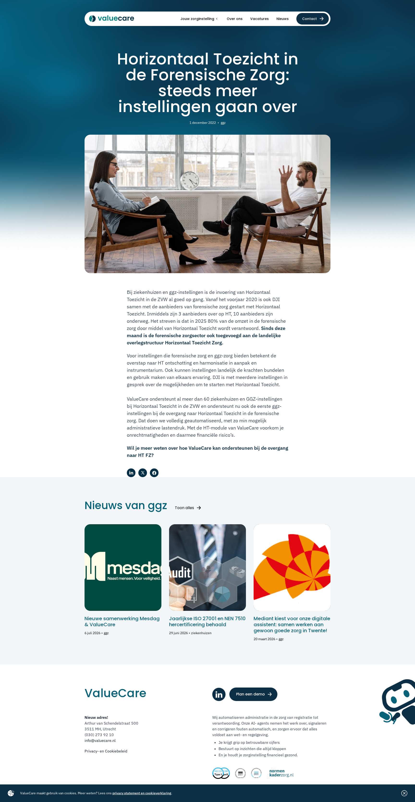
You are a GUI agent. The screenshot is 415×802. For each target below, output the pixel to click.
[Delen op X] (142, 472)
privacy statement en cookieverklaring (141, 793)
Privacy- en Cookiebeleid (106, 751)
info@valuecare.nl (100, 740)
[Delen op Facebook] (154, 472)
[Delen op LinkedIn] (131, 472)
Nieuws (282, 18)
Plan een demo (250, 694)
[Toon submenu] (216, 19)
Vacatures (259, 18)
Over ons (235, 18)
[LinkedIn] (219, 694)
